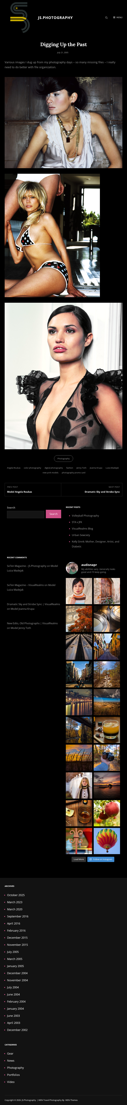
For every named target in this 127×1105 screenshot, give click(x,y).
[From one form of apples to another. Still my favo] (79, 813)
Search (11, 507)
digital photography (54, 467)
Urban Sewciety (81, 535)
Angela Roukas (13, 467)
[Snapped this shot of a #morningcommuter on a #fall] (79, 674)
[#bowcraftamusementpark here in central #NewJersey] (79, 841)
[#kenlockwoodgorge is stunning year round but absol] (79, 730)
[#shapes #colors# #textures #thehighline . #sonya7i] (107, 619)
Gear (10, 1053)
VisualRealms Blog (82, 528)
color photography (32, 467)
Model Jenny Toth (21, 628)
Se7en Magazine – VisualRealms (25, 585)
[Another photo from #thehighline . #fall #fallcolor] (79, 619)
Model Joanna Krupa (22, 609)
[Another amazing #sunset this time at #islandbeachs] (79, 758)
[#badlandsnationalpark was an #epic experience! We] (107, 702)
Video (11, 1082)
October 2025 (16, 895)
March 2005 (14, 959)
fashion (69, 467)
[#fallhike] (107, 674)
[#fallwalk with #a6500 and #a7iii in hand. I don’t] (107, 758)
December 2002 (17, 1030)
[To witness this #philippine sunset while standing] (107, 785)
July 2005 (13, 952)
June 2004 (13, 994)
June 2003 (13, 1016)
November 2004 (17, 980)
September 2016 (17, 916)
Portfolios (13, 1075)
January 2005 (15, 966)
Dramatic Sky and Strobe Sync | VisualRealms (33, 604)
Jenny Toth (81, 467)
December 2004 (17, 973)
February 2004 (16, 1001)
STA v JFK (77, 522)
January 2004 (15, 1008)
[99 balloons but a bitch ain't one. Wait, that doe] (107, 841)
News (10, 1060)
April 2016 (13, 923)
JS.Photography (55, 17)
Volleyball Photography (85, 515)
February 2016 (16, 930)
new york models (50, 472)
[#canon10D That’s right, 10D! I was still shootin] (79, 591)
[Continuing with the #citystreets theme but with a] (107, 647)
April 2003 (13, 1023)
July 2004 (13, 987)
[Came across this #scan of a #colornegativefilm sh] (79, 702)
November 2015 (17, 945)
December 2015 (17, 937)
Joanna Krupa (96, 467)
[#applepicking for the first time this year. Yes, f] (107, 813)
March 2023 (14, 902)
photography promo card (73, 472)
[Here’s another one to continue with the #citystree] (79, 647)
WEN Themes (71, 1100)
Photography (63, 458)
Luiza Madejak (112, 467)
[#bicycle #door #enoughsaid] (107, 591)
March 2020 (14, 909)
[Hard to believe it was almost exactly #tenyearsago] (79, 785)
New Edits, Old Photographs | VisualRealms (32, 623)
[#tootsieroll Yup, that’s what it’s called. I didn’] (107, 730)
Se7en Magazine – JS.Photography (26, 566)
